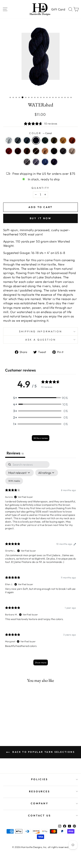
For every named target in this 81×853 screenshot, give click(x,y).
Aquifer (45, 162)
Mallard (45, 140)
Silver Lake (36, 162)
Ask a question (40, 339)
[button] (40, 398)
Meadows (45, 151)
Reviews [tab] (15, 453)
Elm (27, 151)
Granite (27, 162)
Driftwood (72, 151)
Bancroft (18, 140)
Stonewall (63, 151)
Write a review (40, 438)
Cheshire (27, 140)
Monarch (72, 140)
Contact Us (39, 815)
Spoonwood (54, 140)
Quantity (40, 187)
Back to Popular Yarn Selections (43, 752)
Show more (40, 662)
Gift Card (58, 9)
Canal (36, 140)
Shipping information (40, 331)
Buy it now (40, 218)
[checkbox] (14, 481)
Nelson (54, 162)
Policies (39, 779)
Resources (39, 791)
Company (39, 803)
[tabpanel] (40, 565)
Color (40, 133)
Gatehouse (36, 151)
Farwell (18, 151)
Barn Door (9, 151)
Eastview (63, 140)
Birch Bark (9, 140)
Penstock (54, 151)
